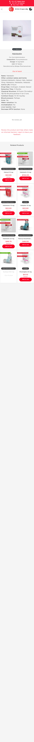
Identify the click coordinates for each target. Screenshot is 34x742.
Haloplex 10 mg (25, 205)
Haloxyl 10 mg (8, 172)
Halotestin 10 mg (25, 172)
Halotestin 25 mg (8, 238)
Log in (20, 132)
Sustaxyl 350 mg (8, 272)
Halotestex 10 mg (8, 205)
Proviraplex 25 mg (26, 272)
